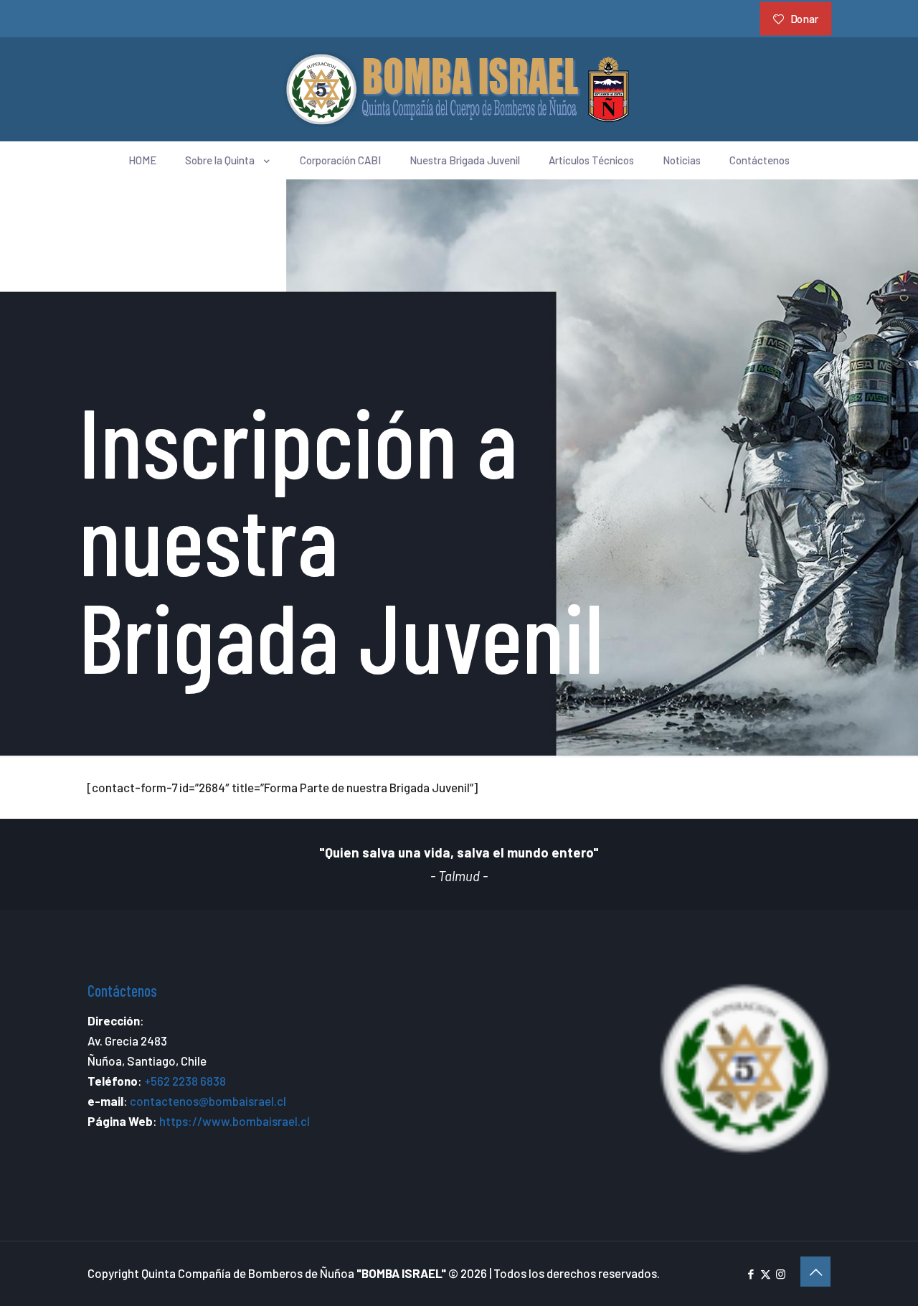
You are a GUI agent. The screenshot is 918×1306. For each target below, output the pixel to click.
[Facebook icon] (750, 1273)
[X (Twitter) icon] (765, 1273)
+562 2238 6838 (185, 1081)
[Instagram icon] (780, 1273)
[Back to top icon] (815, 1271)
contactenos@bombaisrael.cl (208, 1101)
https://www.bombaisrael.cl (234, 1121)
